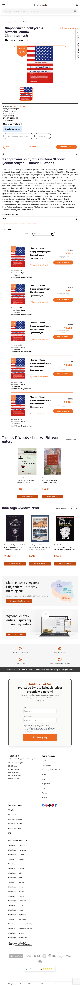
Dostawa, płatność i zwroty (11, 214)
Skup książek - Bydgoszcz (17, 850)
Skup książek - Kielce (15, 864)
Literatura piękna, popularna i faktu (12, 22)
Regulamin (12, 815)
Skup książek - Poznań (16, 892)
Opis (3, 154)
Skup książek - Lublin (15, 873)
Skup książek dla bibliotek (51, 770)
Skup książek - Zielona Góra (17, 938)
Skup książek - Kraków (16, 868)
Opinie (4, 219)
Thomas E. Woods (16, 40)
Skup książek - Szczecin (16, 905)
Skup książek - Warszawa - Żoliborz (20, 928)
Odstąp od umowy (14, 828)
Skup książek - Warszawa (17, 919)
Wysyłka (11, 810)
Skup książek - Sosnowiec (17, 901)
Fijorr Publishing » (20, 106)
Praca (44, 774)
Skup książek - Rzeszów (16, 896)
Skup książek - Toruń (15, 910)
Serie (44, 788)
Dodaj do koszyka (63, 262)
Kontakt (44, 798)
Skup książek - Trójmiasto (17, 915)
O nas (44, 761)
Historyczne (28, 22)
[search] (75, 11)
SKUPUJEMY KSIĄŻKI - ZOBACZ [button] (78, 46)
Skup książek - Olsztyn (16, 882)
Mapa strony (46, 784)
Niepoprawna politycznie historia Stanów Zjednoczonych (40, 255)
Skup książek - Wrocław (16, 933)
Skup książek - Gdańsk (16, 855)
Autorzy (44, 793)
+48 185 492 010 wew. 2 (23, 945)
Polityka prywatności (15, 819)
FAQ (9, 833)
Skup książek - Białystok (16, 845)
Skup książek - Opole (15, 887)
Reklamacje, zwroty (15, 824)
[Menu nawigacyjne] (4, 5)
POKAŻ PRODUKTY (66, 147)
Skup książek (46, 765)
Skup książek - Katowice (16, 859)
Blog (43, 779)
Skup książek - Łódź (15, 878)
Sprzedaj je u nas (11, 129)
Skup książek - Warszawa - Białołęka (20, 924)
